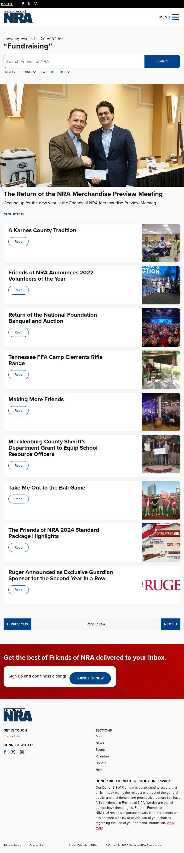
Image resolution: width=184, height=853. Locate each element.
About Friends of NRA (83, 845)
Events (18, 213)
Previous (19, 624)
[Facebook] (23, 4)
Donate (7, 4)
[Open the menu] (175, 16)
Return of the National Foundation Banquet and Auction (52, 318)
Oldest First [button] (57, 72)
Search (162, 61)
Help (99, 770)
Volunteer (103, 756)
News (8, 213)
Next (172, 624)
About (100, 736)
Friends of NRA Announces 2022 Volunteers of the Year (50, 275)
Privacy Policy (12, 845)
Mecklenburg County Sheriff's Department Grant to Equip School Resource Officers (53, 448)
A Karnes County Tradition (42, 230)
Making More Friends (36, 399)
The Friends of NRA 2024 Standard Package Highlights (53, 533)
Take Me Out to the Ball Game (46, 487)
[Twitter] (29, 4)
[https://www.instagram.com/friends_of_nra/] (35, 4)
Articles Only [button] (22, 72)
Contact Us (12, 736)
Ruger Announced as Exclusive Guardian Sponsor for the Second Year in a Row (60, 575)
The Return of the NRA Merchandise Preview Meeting (83, 194)
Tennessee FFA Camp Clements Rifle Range (55, 360)
